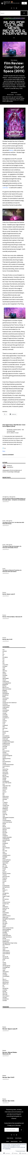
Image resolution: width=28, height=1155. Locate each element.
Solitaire (4, 914)
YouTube (4, 997)
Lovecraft (18, 98)
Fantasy (4, 752)
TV (3, 961)
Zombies (4, 1000)
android (4, 674)
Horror (7, 98)
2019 (3, 97)
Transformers (5, 958)
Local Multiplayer (6, 820)
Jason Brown (14, 92)
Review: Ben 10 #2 (8, 1101)
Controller (4, 714)
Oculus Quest (5, 861)
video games (12, 497)
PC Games (5, 867)
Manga (4, 823)
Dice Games (5, 731)
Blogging (4, 690)
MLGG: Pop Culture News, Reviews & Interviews (14, 27)
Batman (4, 686)
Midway (4, 834)
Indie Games (5, 798)
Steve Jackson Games (7, 928)
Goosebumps (5, 781)
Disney (4, 733)
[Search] (24, 13)
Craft (3, 719)
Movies (22, 98)
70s (3, 660)
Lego (3, 816)
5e (3, 655)
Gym (3, 784)
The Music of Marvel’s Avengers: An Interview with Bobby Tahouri (11, 547)
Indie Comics (5, 796)
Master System (6, 828)
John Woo (4, 804)
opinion (4, 864)
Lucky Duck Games (7, 822)
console (4, 713)
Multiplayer (5, 843)
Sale (3, 900)
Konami (4, 811)
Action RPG (5, 665)
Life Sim (4, 819)
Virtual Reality (5, 976)
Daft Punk (4, 728)
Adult (3, 668)
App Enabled (5, 678)
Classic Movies (6, 705)
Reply (3, 451)
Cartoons (4, 699)
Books (4, 696)
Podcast (4, 875)
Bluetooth (4, 692)
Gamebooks (5, 773)
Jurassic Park (5, 805)
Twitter (4, 962)
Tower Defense (6, 953)
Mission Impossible (7, 837)
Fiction (4, 757)
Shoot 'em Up (5, 908)
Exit (3, 749)
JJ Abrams (5, 802)
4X (3, 652)
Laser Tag (4, 814)
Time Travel (5, 947)
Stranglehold (5, 931)
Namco (4, 846)
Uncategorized (6, 967)
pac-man (4, 866)
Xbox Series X (5, 996)
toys (3, 955)
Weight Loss (5, 984)
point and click (6, 876)
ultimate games (6, 965)
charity (4, 701)
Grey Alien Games (6, 782)
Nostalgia (4, 857)
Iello (3, 795)
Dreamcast (5, 739)
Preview (4, 881)
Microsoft (4, 832)
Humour (4, 792)
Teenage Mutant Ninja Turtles (9, 943)
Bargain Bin (5, 684)
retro (3, 891)
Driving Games (6, 740)
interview (4, 799)
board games (5, 693)
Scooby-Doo (5, 903)
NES (3, 849)
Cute (3, 723)
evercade (4, 746)
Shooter (4, 909)
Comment (4, 711)
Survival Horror (6, 940)
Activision (4, 666)
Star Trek (4, 922)
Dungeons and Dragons (8, 742)
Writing (4, 991)
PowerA (4, 879)
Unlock (4, 968)
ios (3, 801)
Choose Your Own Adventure (9, 702)
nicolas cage (5, 100)
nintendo (4, 854)
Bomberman (5, 695)
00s (3, 649)
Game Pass (5, 772)
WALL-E (4, 979)
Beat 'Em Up (5, 687)
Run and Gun (5, 899)
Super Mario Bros (6, 935)
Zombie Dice (5, 999)
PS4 (3, 884)
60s (3, 658)
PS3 (3, 882)
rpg (3, 897)
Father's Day (5, 754)
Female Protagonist (7, 755)
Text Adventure (6, 944)
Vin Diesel (4, 975)
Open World (5, 863)
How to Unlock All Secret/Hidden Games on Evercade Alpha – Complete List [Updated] (13, 499)
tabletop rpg (5, 941)
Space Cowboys (6, 915)
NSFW (4, 858)
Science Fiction (6, 902)
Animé (4, 677)
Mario (3, 825)
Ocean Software (6, 860)
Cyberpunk (5, 725)
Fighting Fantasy (6, 758)
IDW (3, 793)
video (3, 970)
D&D (3, 726)
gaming (4, 775)
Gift (24, 3)
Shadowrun (5, 906)
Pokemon (4, 878)
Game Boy (5, 770)
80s (3, 662)
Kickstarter (5, 810)
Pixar (3, 870)
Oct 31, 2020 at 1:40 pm (12, 432)
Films (12, 60)
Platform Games (6, 873)
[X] (14, 8)
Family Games (5, 751)
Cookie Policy (8, 1148)
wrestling (4, 990)
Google (4, 779)
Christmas (5, 704)
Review (15, 60)
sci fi (18, 100)
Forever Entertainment (8, 764)
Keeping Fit (5, 808)
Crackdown (5, 716)
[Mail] (11, 8)
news (3, 852)
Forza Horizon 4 (6, 766)
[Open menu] (14, 38)
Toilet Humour (5, 950)
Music (3, 520)
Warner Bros (5, 981)
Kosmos (4, 813)
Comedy (4, 708)
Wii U (3, 987)
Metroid (4, 831)
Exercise (4, 748)
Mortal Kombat (6, 840)
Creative (4, 720)
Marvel (4, 826)
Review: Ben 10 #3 (7, 639)
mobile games (5, 838)
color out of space (18, 97)
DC (3, 729)
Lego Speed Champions (8, 817)
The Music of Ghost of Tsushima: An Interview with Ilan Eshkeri (11, 571)
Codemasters (5, 707)
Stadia (4, 920)
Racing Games (6, 887)
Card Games (5, 698)
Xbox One (4, 994)
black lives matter (6, 689)
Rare (3, 888)
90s (3, 663)
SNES (3, 911)
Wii (3, 985)
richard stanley (12, 100)
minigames (5, 835)
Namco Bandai (6, 847)
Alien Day (4, 671)
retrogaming (5, 497)
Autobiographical (6, 683)
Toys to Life (5, 956)
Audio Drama (5, 681)
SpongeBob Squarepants (8, 919)
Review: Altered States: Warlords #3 (12, 616)
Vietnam (4, 973)
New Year (4, 850)
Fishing (4, 763)
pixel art (4, 872)
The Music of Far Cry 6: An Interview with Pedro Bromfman (13, 523)
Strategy (4, 932)
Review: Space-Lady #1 (8, 594)
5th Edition (5, 657)
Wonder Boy (5, 988)
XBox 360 (4, 993)
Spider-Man (5, 917)
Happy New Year (6, 785)
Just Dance (5, 807)
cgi (12, 97)
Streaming (5, 934)
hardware (4, 789)
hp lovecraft (12, 98)
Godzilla (4, 778)
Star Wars (4, 923)
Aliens (3, 672)
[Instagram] (16, 8)
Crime (3, 722)
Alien (3, 669)
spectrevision (9, 101)
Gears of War (5, 776)
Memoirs (4, 829)
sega (3, 905)
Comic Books (5, 710)
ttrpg (3, 959)
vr (2, 978)
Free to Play (5, 769)
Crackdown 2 (5, 717)
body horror (8, 97)
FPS (3, 767)
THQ (3, 946)
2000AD (4, 651)
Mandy (11, 150)
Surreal (4, 938)
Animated (4, 675)
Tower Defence (6, 952)
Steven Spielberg (6, 929)
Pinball (4, 869)
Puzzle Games (5, 885)
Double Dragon (6, 737)
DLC (3, 734)
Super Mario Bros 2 (7, 937)
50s (3, 654)
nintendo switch (6, 855)
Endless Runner (6, 743)
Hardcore (4, 787)
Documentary (5, 736)
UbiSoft (4, 964)
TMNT (3, 949)
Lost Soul (5, 187)
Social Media (5, 912)
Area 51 (4, 680)
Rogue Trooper (6, 896)
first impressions (6, 761)
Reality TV (4, 890)
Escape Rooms (6, 745)
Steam (4, 926)
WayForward (5, 982)
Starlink (4, 925)
